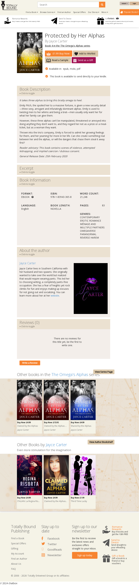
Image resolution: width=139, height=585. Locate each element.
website (55, 295)
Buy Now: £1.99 (77, 497)
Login (134, 3)
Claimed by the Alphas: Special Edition (55, 501)
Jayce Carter (58, 41)
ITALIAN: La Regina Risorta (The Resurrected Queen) (29, 501)
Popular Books (130, 12)
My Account (17, 553)
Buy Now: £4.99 (24, 422)
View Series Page (104, 371)
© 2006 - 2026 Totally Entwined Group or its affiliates (40, 575)
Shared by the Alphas (81, 425)
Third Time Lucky (79, 501)
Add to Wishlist (87, 53)
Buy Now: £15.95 (51, 422)
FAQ (13, 568)
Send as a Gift (85, 60)
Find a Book (17, 538)
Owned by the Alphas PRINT (55, 425)
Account (124, 3)
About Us (16, 563)
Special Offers (79, 12)
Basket (111, 18)
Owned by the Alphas (27, 425)
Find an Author (64, 12)
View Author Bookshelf (101, 441)
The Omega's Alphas (69, 374)
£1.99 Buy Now (61, 53)
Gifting (14, 548)
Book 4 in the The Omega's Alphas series (67, 45)
